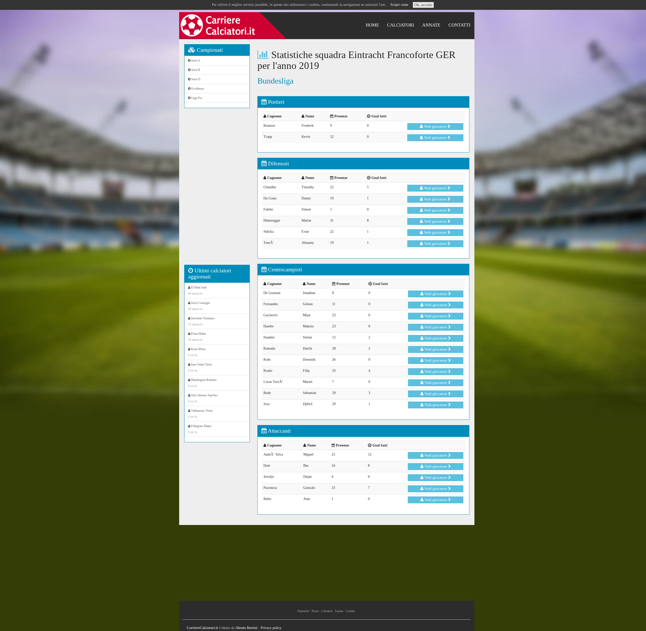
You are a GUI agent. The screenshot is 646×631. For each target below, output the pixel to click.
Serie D (195, 79)
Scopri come (399, 5)
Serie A (195, 60)
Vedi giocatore (435, 126)
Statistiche (303, 611)
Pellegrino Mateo (199, 429)
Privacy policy (271, 628)
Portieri (275, 102)
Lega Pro (196, 98)
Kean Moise (197, 352)
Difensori (277, 163)
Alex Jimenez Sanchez (203, 398)
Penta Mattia (197, 336)
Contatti (459, 25)
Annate (431, 25)
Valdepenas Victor (200, 413)
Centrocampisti (284, 269)
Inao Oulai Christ (200, 367)
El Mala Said (197, 290)
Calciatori (400, 25)
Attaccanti (278, 431)
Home (372, 25)
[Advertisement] (217, 189)
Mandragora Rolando (202, 383)
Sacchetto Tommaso (201, 321)
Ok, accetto (423, 5)
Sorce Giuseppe (199, 306)
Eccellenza (197, 88)
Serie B (195, 70)
